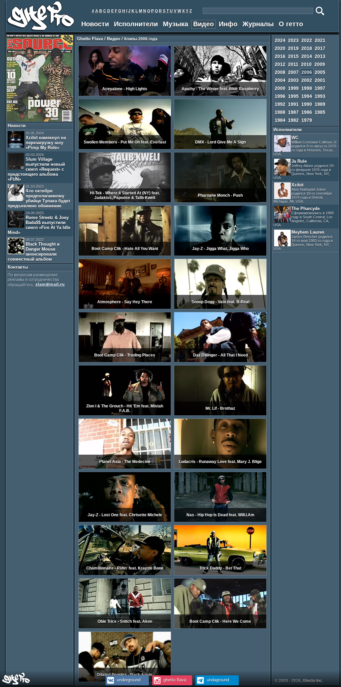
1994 (306, 96)
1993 (320, 96)
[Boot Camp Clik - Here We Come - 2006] (220, 627)
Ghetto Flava (90, 38)
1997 (320, 88)
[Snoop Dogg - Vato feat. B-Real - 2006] (220, 308)
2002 (306, 80)
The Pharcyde (303, 216)
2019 (293, 48)
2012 (280, 64)
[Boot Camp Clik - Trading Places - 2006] (124, 361)
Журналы (258, 24)
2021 (320, 40)
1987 (293, 112)
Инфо (228, 24)
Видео (203, 24)
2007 (293, 72)
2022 (306, 40)
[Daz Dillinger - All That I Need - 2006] (220, 361)
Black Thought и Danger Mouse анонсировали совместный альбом (34, 250)
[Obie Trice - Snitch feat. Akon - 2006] (124, 627)
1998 (306, 88)
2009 (319, 64)
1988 (280, 112)
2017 (320, 48)
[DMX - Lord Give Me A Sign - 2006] (220, 148)
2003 (293, 80)
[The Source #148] (39, 120)
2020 (280, 48)
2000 (280, 88)
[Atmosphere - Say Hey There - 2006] (124, 308)
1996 (280, 96)
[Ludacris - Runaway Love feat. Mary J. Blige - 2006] (220, 467)
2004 (280, 80)
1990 (306, 104)
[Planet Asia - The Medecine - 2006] (124, 467)
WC (305, 145)
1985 (320, 112)
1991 (293, 104)
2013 (320, 56)
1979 (306, 120)
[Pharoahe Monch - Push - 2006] (220, 201)
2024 (280, 40)
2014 (306, 56)
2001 (320, 80)
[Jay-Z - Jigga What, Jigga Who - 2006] (220, 254)
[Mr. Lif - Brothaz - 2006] (220, 414)
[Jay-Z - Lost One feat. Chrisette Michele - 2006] (124, 521)
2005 (320, 72)
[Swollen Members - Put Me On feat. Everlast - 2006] (124, 148)
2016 (280, 56)
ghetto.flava (174, 679)
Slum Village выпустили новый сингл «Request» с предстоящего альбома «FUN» (36, 167)
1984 (280, 120)
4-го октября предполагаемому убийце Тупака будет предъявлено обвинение (39, 196)
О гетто (291, 24)
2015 (293, 56)
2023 (293, 40)
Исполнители (136, 24)
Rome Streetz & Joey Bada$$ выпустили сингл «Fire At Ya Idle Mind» (39, 223)
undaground (217, 679)
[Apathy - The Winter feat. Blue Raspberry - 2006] (220, 95)
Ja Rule (304, 169)
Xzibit (302, 192)
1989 (320, 104)
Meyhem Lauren (303, 240)
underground (128, 679)
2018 (306, 48)
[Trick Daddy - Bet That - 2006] (220, 574)
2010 (306, 64)
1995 (293, 96)
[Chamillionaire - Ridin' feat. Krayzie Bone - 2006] (124, 574)
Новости (95, 24)
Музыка (175, 24)
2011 (293, 64)
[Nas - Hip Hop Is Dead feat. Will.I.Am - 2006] (220, 521)
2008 (280, 72)
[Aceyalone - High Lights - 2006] (124, 95)
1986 (306, 112)
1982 (293, 120)
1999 (293, 88)
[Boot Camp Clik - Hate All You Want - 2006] (124, 254)
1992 (280, 104)
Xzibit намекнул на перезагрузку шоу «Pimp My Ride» (46, 140)
